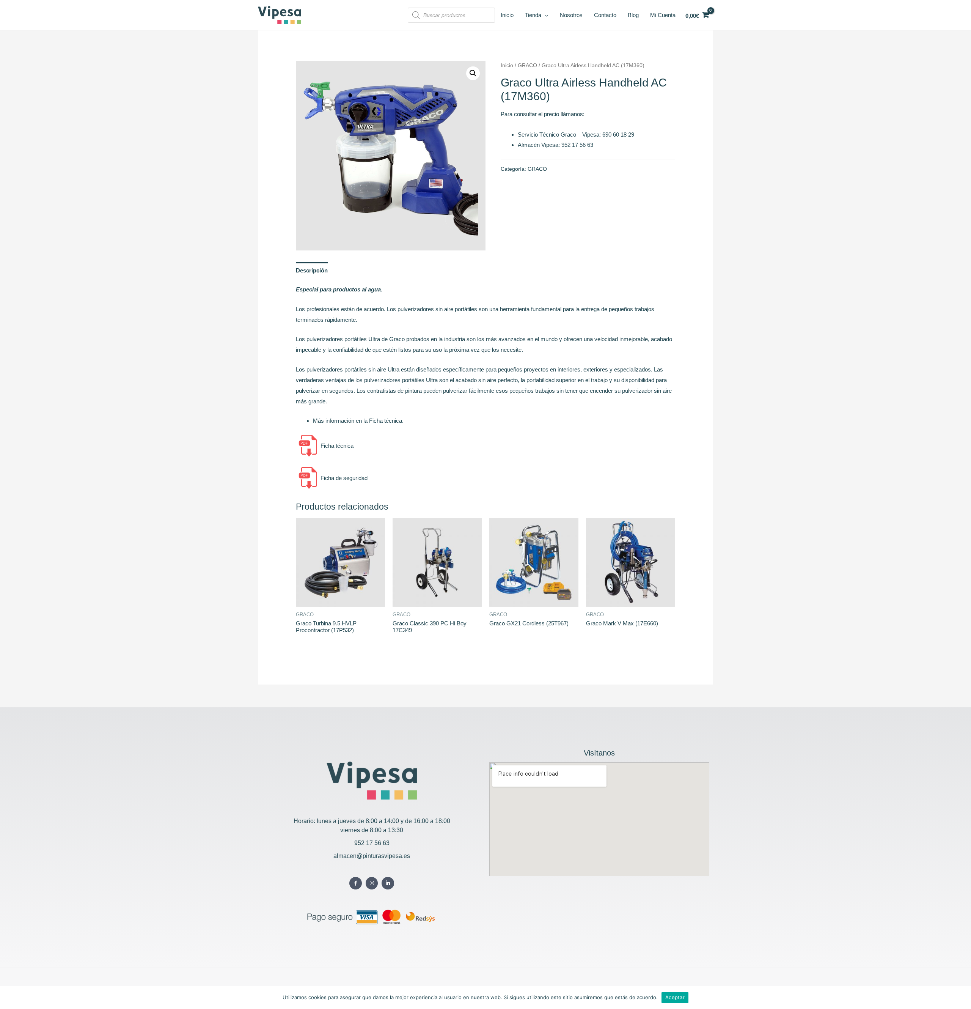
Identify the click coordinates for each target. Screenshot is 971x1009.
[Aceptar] (961, 997)
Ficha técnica (336, 445)
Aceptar (675, 997)
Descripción (312, 270)
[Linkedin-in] (388, 883)
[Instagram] (372, 883)
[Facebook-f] (355, 883)
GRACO (527, 65)
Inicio (507, 65)
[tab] (312, 270)
